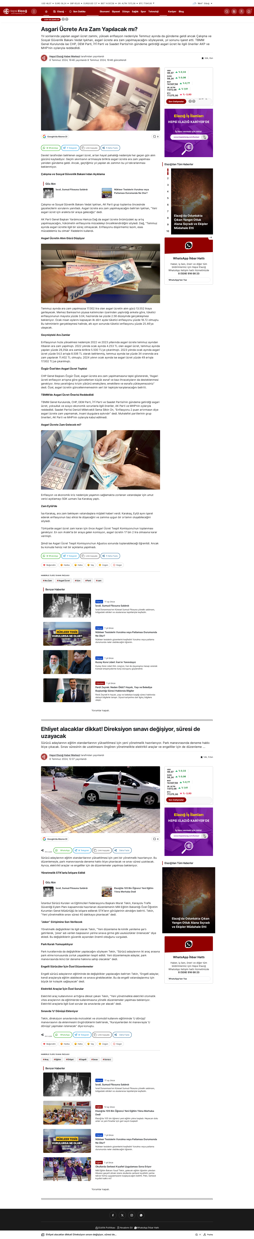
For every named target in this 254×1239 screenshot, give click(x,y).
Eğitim (99, 1107)
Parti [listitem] (88, 580)
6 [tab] (168, 204)
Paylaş (210, 1234)
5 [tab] (168, 198)
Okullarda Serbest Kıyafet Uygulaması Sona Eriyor (123, 1166)
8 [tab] (168, 217)
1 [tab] (167, 171)
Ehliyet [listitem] (70, 1059)
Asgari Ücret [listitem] (63, 580)
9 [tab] (168, 224)
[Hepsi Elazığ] (15, 11)
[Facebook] (112, 1215)
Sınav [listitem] (94, 1059)
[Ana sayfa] (46, 11)
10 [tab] (167, 231)
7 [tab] (167, 211)
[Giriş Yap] (241, 11)
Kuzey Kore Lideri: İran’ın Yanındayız (115, 662)
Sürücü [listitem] (107, 1059)
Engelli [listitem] (82, 1059)
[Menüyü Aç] (34, 11)
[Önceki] (63, 19)
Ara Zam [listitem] (47, 580)
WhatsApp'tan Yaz (178, 280)
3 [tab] (168, 184)
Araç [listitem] (46, 1059)
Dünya (99, 601)
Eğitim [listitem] (57, 1059)
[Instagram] (131, 1215)
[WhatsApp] (141, 1215)
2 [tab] (168, 178)
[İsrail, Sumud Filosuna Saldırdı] (71, 193)
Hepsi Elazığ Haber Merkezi (64, 56)
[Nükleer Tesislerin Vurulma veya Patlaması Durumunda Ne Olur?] (130, 193)
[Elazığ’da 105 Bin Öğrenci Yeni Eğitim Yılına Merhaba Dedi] (130, 892)
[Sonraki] (66, 19)
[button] (234, 11)
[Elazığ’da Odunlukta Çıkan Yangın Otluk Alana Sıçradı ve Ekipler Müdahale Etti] (188, 201)
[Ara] (227, 11)
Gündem (100, 683)
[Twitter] (122, 1215)
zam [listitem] (98, 580)
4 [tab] (168, 191)
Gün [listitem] (77, 580)
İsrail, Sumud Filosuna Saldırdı (112, 605)
